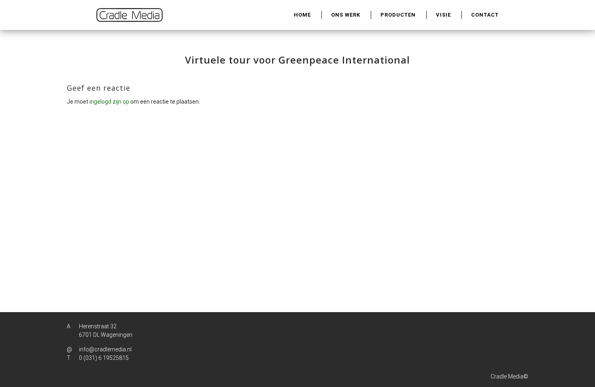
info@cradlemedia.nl (105, 349)
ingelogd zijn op (109, 101)
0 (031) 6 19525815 (104, 358)
